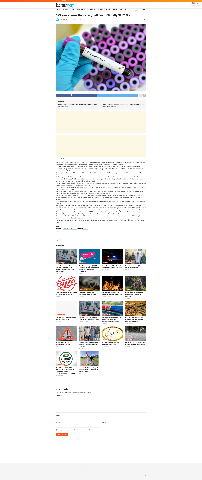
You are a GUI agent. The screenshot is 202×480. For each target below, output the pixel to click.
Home (59, 9)
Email (58, 422)
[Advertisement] (101, 122)
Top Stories (123, 9)
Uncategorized (81, 19)
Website (104, 422)
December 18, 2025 (107, 296)
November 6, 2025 (106, 323)
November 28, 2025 (84, 321)
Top (61, 240)
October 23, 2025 (60, 346)
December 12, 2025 (130, 298)
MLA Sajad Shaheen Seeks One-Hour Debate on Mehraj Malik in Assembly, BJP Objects (134, 319)
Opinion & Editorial (111, 9)
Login (143, 9)
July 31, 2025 (82, 373)
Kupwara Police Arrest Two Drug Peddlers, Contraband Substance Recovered (88, 344)
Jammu (72, 9)
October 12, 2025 (83, 348)
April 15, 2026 (129, 269)
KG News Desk (64, 19)
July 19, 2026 (59, 273)
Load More (101, 381)
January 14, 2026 (83, 296)
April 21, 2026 (82, 273)
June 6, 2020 (73, 19)
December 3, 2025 (60, 321)
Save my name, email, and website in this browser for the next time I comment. (78, 430)
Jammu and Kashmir (61, 289)
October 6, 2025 (106, 346)
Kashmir (65, 9)
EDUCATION (82, 262)
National (100, 9)
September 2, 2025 (130, 346)
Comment (59, 395)
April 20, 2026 (106, 269)
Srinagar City (81, 9)
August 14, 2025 (60, 375)
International (91, 9)
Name (58, 415)
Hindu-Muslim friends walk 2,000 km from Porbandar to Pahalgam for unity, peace (88, 369)
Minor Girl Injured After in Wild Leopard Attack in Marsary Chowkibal (134, 294)
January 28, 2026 (60, 296)
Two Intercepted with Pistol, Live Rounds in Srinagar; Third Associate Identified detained (111, 319)
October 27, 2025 (129, 323)
